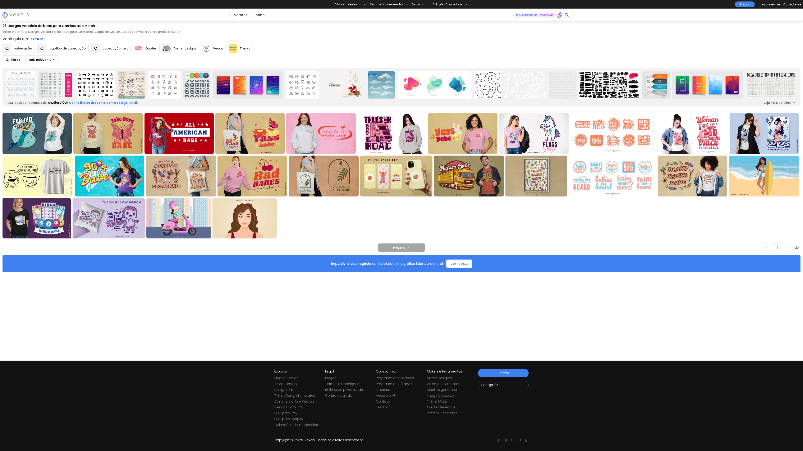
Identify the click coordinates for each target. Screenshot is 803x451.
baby (38, 38)
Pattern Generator (442, 413)
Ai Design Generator (443, 383)
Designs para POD (289, 407)
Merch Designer (439, 378)
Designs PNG (284, 389)
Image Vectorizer (441, 395)
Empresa (383, 389)
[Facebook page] (505, 440)
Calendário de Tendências (296, 424)
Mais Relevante (39, 60)
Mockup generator (442, 389)
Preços (330, 378)
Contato (383, 401)
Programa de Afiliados (394, 383)
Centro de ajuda (338, 395)
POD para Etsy (285, 413)
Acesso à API (386, 395)
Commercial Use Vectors (294, 401)
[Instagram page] (498, 440)
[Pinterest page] (512, 440)
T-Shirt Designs (286, 383)
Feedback (384, 407)
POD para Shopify (288, 419)
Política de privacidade (344, 389)
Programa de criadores (395, 378)
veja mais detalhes (777, 103)
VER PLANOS (459, 264)
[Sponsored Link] (21, 85)
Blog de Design (286, 378)
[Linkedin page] (526, 440)
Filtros (15, 60)
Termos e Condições (342, 383)
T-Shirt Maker (437, 401)
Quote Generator (441, 407)
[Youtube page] (519, 440)
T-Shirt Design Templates (294, 395)
